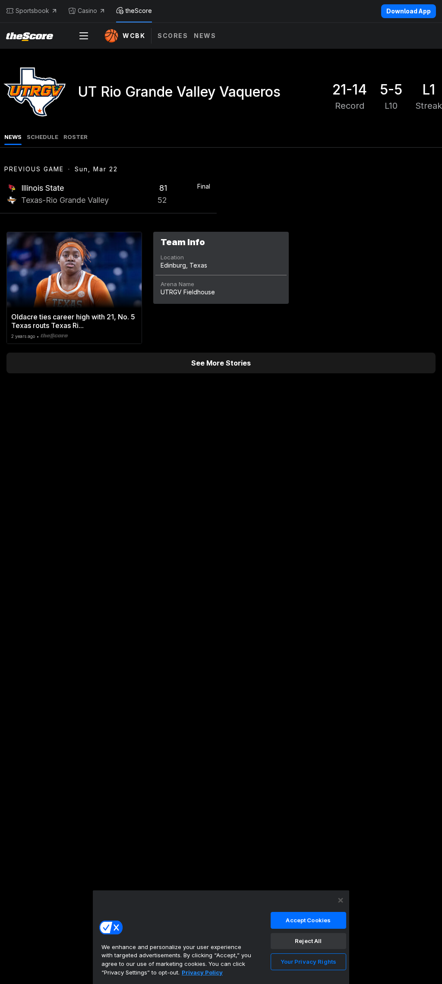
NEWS (13, 136)
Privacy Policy (202, 972)
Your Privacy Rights (308, 961)
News (205, 35)
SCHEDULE (42, 136)
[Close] (340, 900)
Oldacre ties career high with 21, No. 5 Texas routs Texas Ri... (73, 321)
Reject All (308, 940)
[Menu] (84, 36)
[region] (221, 937)
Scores (173, 35)
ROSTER (75, 136)
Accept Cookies (308, 920)
